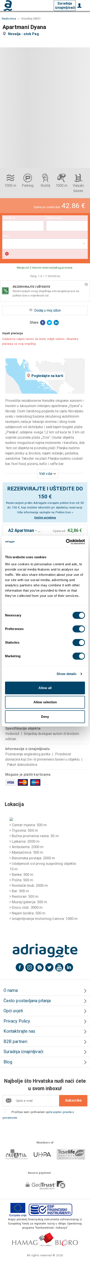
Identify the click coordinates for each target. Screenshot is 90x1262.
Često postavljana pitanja (27, 1000)
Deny (45, 716)
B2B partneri (15, 1041)
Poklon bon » (64, 512)
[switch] (79, 628)
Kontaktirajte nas (19, 1031)
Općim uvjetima (45, 517)
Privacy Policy (16, 1021)
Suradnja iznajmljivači (65, 5)
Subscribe (73, 1100)
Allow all (45, 688)
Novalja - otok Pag (24, 34)
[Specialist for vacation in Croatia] (45, 950)
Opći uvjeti (13, 1010)
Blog (7, 1062)
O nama (10, 990)
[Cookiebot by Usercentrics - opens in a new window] (66, 542)
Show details (66, 674)
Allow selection (45, 702)
